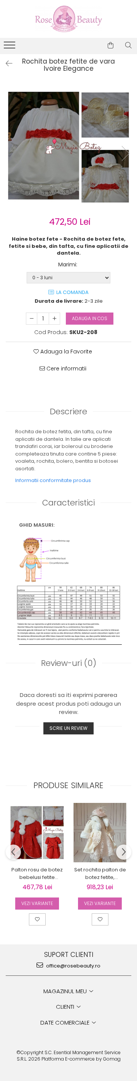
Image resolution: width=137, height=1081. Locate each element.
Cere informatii (65, 368)
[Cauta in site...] (128, 45)
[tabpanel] (68, 145)
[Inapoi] (5, 63)
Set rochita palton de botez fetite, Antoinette (100, 873)
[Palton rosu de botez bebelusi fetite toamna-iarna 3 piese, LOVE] (37, 832)
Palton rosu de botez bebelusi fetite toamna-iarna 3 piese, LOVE (37, 873)
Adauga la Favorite (65, 351)
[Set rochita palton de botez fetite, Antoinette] (99, 832)
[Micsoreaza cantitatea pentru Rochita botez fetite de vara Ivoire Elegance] (31, 319)
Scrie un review (68, 728)
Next (125, 153)
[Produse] (10, 47)
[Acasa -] (68, 19)
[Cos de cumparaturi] (110, 45)
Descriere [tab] (68, 411)
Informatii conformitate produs (53, 480)
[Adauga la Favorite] (37, 919)
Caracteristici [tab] (68, 502)
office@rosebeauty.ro (72, 965)
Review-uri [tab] (68, 663)
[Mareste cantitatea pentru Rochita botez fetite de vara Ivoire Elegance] (54, 319)
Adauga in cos (89, 318)
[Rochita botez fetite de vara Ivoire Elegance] (68, 145)
